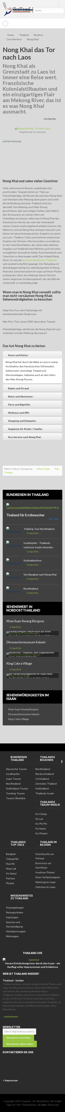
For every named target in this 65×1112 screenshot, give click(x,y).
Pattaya (10, 878)
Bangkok (11, 853)
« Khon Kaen (43, 468)
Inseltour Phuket (45, 872)
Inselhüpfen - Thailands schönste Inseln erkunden (38, 545)
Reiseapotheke (14, 912)
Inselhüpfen (13, 773)
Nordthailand (30, 588)
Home (10, 34)
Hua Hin (10, 863)
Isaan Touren (13, 778)
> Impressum (10, 1080)
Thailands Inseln (44, 793)
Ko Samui (40, 828)
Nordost (38, 34)
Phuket (10, 883)
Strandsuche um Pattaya (44, 856)
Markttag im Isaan (45, 882)
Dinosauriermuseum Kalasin (26, 642)
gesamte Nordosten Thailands (40, 260)
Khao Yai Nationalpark (47, 877)
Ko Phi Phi (41, 823)
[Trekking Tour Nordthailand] (13, 531)
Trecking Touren (15, 793)
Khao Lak (11, 868)
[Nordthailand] (13, 591)
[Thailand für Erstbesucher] (32, 506)
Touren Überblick (15, 798)
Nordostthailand (44, 773)
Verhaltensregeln (16, 931)
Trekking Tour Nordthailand (39, 528)
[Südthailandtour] (13, 563)
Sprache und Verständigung (14, 924)
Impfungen (12, 917)
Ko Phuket (41, 833)
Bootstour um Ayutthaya (43, 865)
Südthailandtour (32, 560)
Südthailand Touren (17, 788)
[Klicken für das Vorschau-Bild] (32, 128)
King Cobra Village (19, 663)
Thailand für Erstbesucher (25, 515)
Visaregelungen (15, 907)
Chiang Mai (12, 858)
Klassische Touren (16, 768)
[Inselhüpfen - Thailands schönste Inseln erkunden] (13, 545)
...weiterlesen (10, 1016)
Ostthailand (42, 778)
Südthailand (42, 788)
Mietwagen (12, 936)
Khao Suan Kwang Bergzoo (25, 621)
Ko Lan (39, 818)
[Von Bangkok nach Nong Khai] (13, 577)
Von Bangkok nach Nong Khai (40, 574)
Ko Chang (41, 813)
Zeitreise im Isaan (45, 886)
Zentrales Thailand (46, 783)
